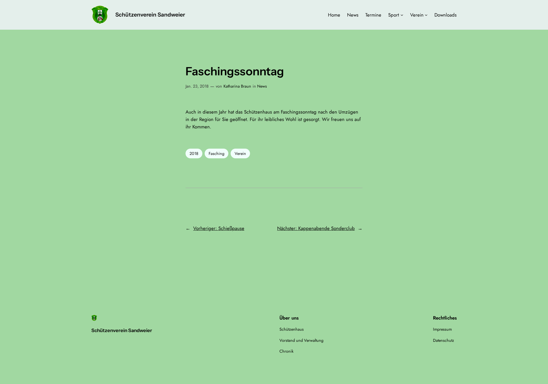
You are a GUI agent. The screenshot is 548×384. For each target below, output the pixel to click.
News (262, 86)
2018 (194, 153)
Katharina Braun (237, 86)
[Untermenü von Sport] (401, 14)
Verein (240, 153)
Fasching (216, 153)
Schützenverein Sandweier (150, 14)
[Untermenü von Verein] (426, 14)
